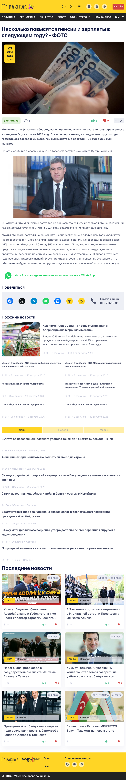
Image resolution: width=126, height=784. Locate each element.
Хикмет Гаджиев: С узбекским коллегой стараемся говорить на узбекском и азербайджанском (92, 672)
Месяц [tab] (104, 430)
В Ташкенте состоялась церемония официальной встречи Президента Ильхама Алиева (93, 614)
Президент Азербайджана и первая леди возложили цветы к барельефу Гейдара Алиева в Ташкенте (31, 731)
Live (121, 6)
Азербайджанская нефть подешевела (86, 404)
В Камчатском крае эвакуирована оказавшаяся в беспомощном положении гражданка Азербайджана (56, 514)
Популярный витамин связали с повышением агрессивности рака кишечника (57, 548)
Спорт (62, 17)
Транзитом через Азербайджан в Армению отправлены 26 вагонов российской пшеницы (90, 385)
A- (116, 120)
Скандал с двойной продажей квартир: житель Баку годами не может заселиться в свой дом (61, 477)
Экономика (27, 17)
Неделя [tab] (63, 430)
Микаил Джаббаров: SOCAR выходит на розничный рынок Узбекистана (93, 365)
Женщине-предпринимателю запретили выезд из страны (43, 457)
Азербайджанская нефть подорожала (23, 383)
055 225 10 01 (109, 303)
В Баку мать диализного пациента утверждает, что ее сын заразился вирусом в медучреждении (58, 532)
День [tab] (22, 430)
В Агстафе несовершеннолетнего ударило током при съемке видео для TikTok (57, 439)
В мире (119, 17)
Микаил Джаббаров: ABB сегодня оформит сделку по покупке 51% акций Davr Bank (31, 365)
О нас (47, 758)
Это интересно (80, 17)
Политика (8, 17)
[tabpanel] (63, 499)
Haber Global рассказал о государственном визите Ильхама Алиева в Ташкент (30, 672)
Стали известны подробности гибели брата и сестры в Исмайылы (49, 493)
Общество (46, 17)
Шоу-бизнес (103, 17)
